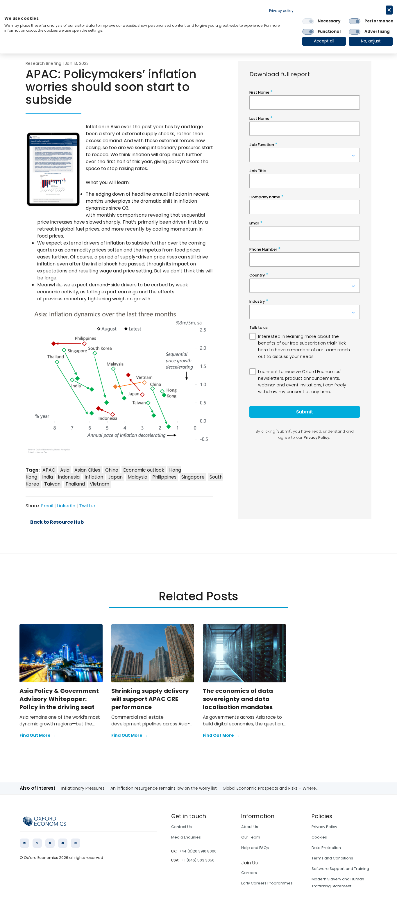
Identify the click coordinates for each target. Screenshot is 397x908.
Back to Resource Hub (57, 522)
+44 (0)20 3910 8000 (198, 851)
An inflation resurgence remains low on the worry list (163, 788)
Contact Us (181, 826)
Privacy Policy (324, 826)
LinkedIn (66, 505)
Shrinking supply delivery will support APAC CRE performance (150, 699)
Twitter (87, 505)
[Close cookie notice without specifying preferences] (389, 10)
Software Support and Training (340, 868)
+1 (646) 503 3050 (198, 860)
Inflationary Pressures (83, 788)
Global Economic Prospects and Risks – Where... (271, 788)
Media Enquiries (186, 837)
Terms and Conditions (332, 858)
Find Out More (37, 735)
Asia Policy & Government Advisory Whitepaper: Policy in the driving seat (59, 699)
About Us (249, 826)
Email (47, 505)
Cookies (319, 837)
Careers (249, 872)
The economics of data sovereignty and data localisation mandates (238, 699)
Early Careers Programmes (267, 883)
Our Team (250, 837)
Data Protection (326, 847)
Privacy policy (281, 10)
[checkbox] (308, 21)
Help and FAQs (255, 847)
